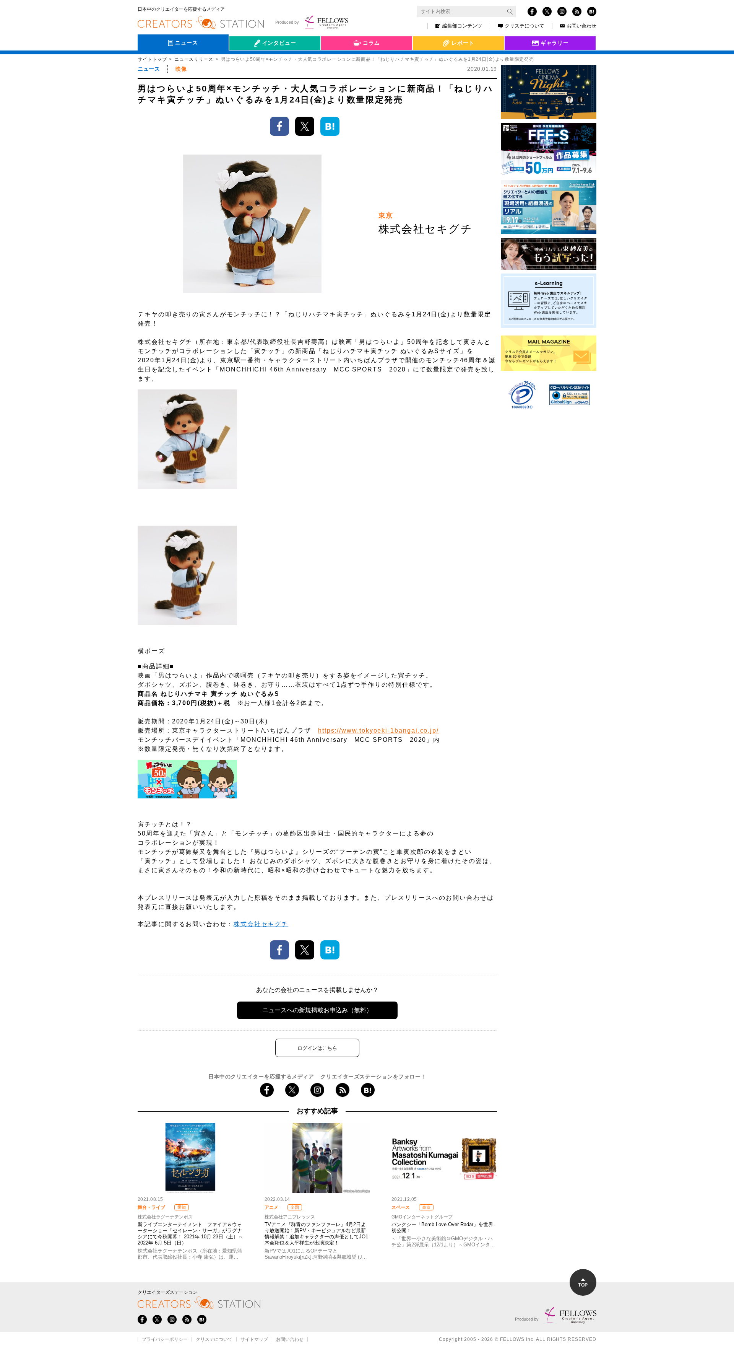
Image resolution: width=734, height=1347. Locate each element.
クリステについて (524, 26)
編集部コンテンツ (462, 26)
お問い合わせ (581, 26)
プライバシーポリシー (165, 1339)
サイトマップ (254, 1339)
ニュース (149, 69)
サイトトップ (152, 59)
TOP (583, 1285)
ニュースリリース (193, 59)
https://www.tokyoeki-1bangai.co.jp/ (378, 730)
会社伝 (244, 60)
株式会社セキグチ (261, 924)
